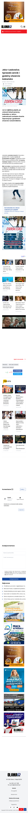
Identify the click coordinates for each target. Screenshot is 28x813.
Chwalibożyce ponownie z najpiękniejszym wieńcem (13, 31)
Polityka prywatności (14, 801)
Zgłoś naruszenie (19, 359)
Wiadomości (14, 794)
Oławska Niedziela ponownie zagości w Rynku (14, 591)
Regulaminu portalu (8, 572)
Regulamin (14, 804)
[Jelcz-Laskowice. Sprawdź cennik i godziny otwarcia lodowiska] (14, 96)
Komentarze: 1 (7, 85)
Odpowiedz (21, 509)
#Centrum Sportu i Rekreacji (8, 367)
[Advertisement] (14, 51)
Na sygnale (14, 791)
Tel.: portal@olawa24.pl (14, 785)
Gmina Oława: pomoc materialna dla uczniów (15, 599)
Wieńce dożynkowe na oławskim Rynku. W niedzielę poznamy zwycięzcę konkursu (15, 596)
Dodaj (22, 489)
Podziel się (18, 374)
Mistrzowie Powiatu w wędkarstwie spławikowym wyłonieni (15, 588)
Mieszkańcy (5, 364)
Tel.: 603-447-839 (14, 783)
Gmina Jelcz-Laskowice (13, 364)
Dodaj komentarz (14, 579)
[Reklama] (14, 12)
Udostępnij (18, 370)
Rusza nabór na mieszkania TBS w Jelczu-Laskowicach (15, 594)
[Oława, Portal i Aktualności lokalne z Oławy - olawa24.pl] (8, 26)
